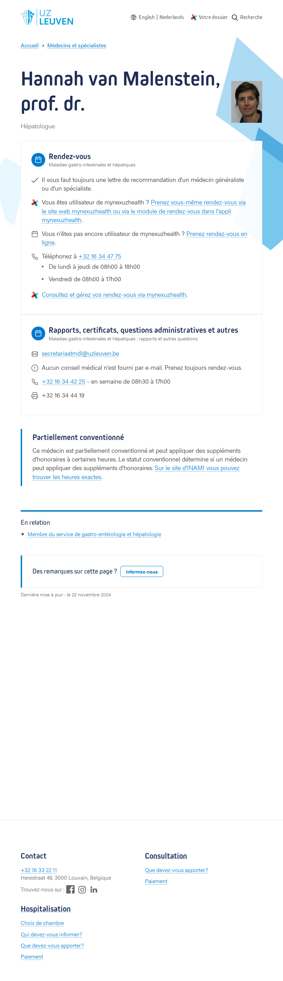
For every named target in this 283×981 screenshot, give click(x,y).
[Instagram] (82, 889)
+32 (26, 870)
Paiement (156, 881)
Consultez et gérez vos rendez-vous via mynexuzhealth (114, 294)
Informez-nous (142, 571)
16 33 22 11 (44, 870)
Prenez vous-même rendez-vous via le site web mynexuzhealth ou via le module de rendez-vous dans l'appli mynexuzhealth (144, 210)
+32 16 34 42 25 (63, 381)
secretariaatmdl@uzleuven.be (80, 353)
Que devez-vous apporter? (176, 870)
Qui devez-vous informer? (51, 934)
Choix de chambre (42, 923)
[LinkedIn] (94, 889)
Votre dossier (213, 17)
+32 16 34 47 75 (99, 255)
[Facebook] (70, 889)
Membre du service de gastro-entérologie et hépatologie (94, 534)
